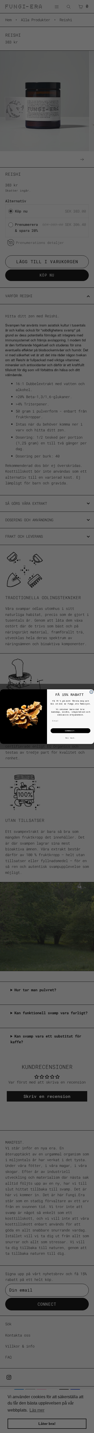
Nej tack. (70, 738)
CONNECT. (70, 730)
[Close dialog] (91, 691)
